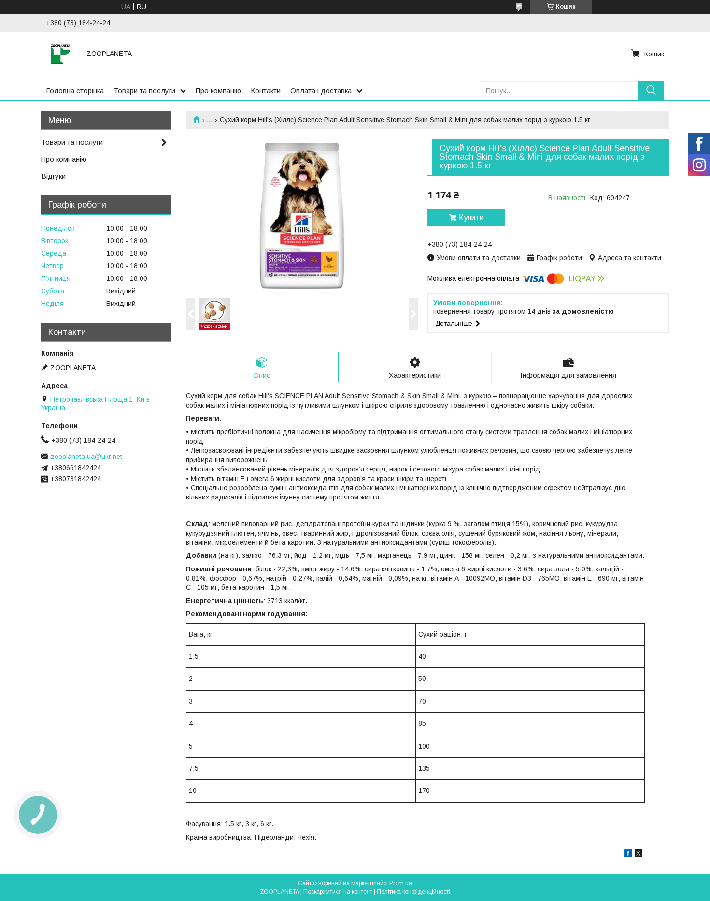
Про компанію (218, 90)
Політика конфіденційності (413, 891)
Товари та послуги (144, 90)
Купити (471, 217)
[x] (638, 855)
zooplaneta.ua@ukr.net (86, 456)
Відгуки (53, 176)
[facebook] (628, 855)
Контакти (266, 90)
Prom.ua (400, 883)
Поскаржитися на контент (337, 891)
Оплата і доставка (321, 90)
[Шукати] (651, 90)
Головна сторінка (75, 90)
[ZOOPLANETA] (60, 53)
